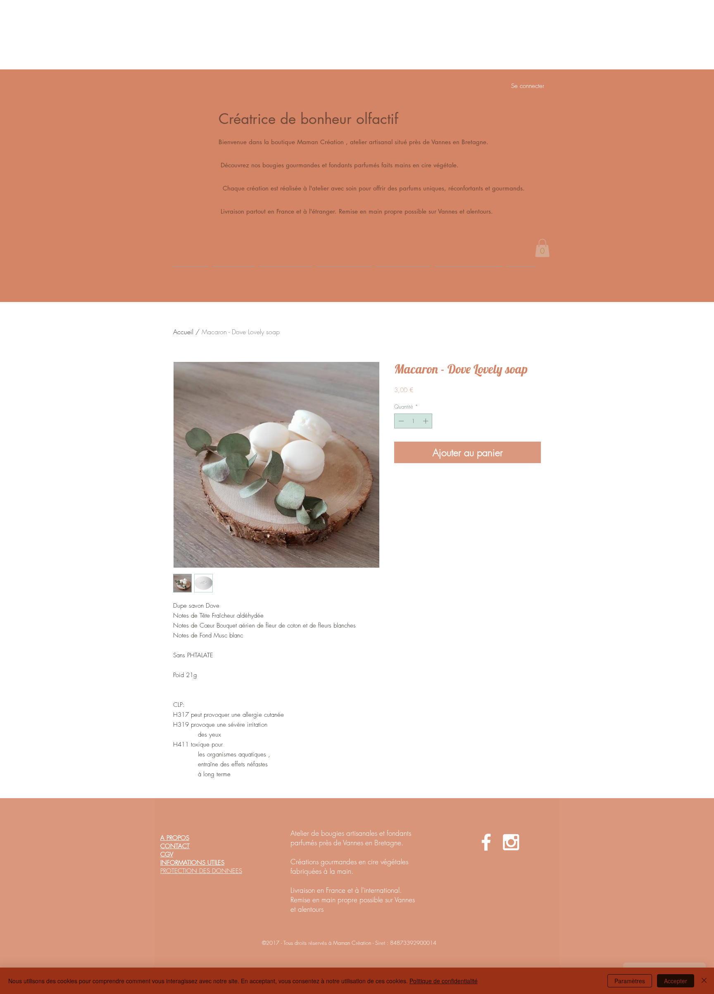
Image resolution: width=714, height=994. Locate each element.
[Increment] (426, 421)
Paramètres (629, 981)
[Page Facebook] (486, 842)
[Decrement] (400, 421)
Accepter (675, 981)
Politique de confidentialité (443, 981)
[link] (542, 248)
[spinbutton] (413, 421)
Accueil (183, 331)
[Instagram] (511, 842)
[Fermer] (704, 980)
